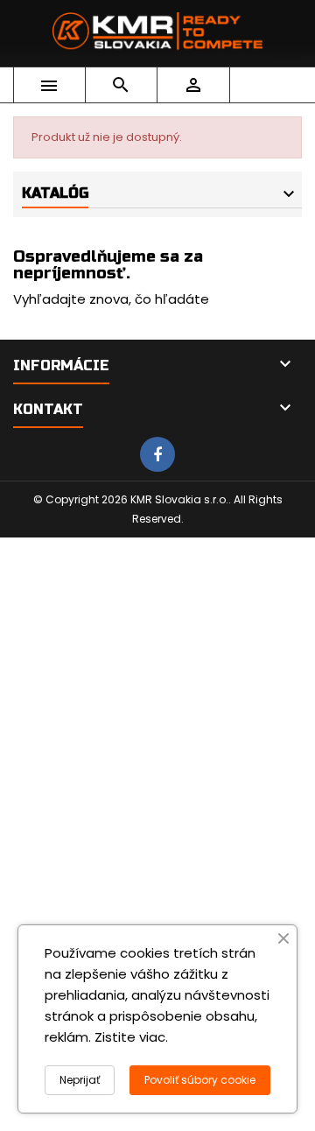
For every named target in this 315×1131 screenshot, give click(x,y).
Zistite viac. (131, 1037)
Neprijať (80, 1079)
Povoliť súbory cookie (200, 1079)
